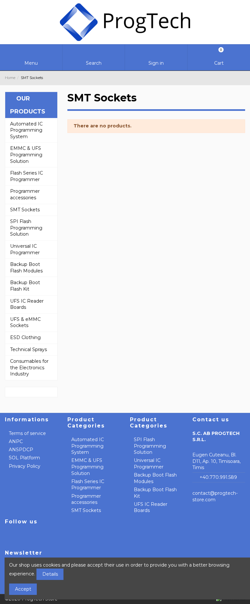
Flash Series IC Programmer (87, 485)
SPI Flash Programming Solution (150, 446)
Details (50, 574)
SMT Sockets (86, 510)
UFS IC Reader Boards (150, 507)
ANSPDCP (21, 450)
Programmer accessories (86, 499)
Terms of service (27, 433)
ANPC (16, 441)
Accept (23, 589)
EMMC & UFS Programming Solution (87, 466)
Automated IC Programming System (87, 446)
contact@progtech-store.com (215, 496)
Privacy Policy (24, 466)
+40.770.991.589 (218, 477)
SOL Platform (24, 458)
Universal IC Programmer (148, 463)
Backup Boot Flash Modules (155, 478)
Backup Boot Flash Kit (155, 493)
